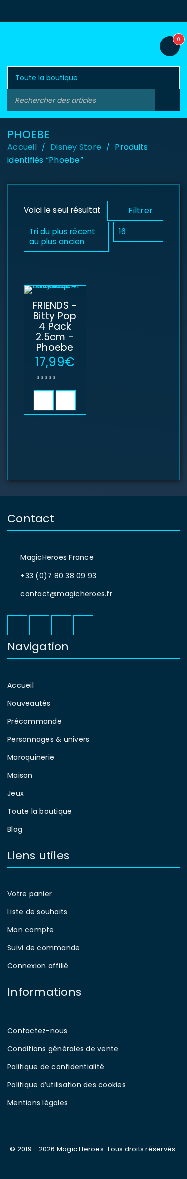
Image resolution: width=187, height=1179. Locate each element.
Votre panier (29, 894)
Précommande (34, 721)
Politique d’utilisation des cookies (66, 1085)
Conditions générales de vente (62, 1049)
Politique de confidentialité (55, 1067)
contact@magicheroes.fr (66, 594)
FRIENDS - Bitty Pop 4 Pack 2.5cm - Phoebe (55, 326)
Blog (14, 829)
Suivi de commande (43, 948)
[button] (44, 400)
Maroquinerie (30, 757)
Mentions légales (37, 1103)
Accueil (22, 147)
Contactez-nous (37, 1031)
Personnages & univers (48, 739)
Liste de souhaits (37, 912)
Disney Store (75, 147)
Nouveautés (29, 703)
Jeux (15, 793)
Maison (20, 775)
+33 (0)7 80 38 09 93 (58, 576)
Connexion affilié (37, 966)
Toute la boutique (39, 811)
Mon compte (30, 930)
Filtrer (140, 210)
